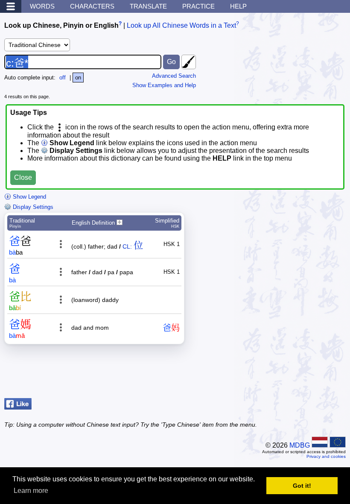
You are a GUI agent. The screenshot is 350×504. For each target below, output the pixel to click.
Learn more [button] (31, 490)
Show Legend (28, 196)
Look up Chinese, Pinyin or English (61, 25)
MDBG (299, 445)
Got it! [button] (302, 485)
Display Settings (32, 207)
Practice (198, 6)
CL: (127, 246)
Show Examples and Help (164, 85)
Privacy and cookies (326, 456)
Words (42, 6)
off (62, 77)
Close (23, 177)
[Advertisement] (277, 373)
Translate (148, 6)
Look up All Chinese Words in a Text (181, 25)
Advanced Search (174, 76)
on (78, 77)
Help (238, 6)
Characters (92, 6)
